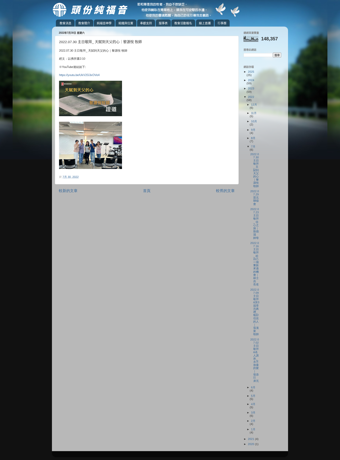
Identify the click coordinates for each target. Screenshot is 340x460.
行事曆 (222, 23)
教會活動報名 (183, 23)
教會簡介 (84, 23)
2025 (251, 71)
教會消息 (65, 23)
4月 (253, 404)
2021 (251, 439)
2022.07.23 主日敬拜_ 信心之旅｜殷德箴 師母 (254, 223)
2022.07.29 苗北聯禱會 (254, 198)
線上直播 (205, 23)
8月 (253, 138)
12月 (254, 104)
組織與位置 (125, 23)
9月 (253, 129)
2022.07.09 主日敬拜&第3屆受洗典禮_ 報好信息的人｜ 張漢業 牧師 (254, 312)
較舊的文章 (225, 191)
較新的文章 (68, 191)
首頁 (147, 191)
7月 (253, 146)
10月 (254, 121)
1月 (253, 429)
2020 (251, 444)
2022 (251, 97)
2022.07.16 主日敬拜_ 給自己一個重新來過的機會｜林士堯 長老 (254, 264)
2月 (253, 420)
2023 (251, 88)
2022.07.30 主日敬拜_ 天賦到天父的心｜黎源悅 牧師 (254, 170)
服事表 (163, 23)
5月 (253, 395)
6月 (253, 387)
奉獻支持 (146, 23)
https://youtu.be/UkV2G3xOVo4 (79, 75)
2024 (251, 80)
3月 (253, 412)
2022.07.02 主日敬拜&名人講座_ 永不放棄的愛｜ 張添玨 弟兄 (254, 360)
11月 (254, 113)
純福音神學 (104, 23)
